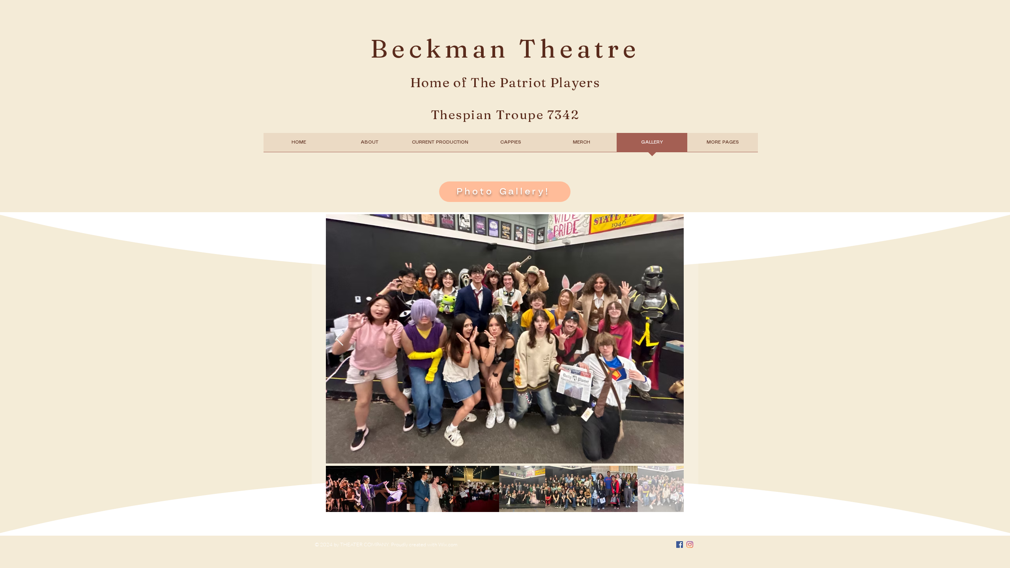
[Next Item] (339, 339)
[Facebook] (679, 544)
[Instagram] (689, 544)
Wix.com (447, 544)
